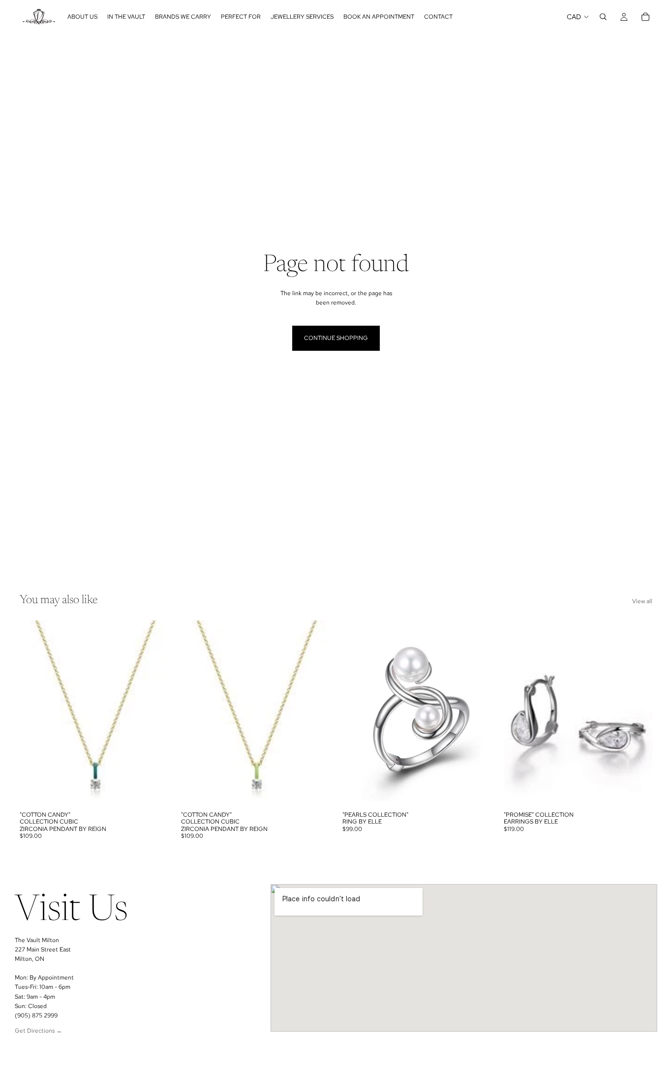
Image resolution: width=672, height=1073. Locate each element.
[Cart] (645, 17)
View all (642, 601)
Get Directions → (38, 1031)
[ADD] (153, 791)
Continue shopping (336, 338)
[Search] (603, 17)
